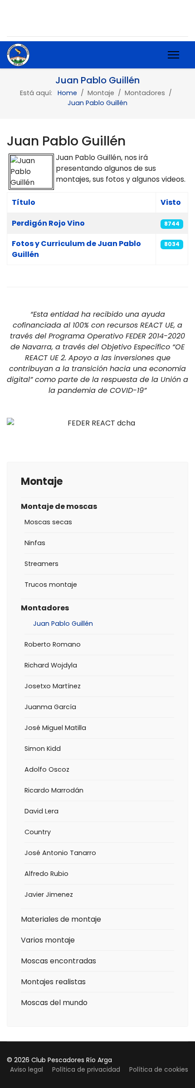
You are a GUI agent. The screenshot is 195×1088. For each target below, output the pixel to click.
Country (37, 832)
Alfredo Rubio (46, 873)
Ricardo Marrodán (53, 790)
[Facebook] (11, 17)
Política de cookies (158, 1069)
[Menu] (173, 54)
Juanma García (50, 706)
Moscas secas (48, 522)
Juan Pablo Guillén (63, 623)
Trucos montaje (50, 584)
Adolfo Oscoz (46, 769)
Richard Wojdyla (50, 665)
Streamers (41, 563)
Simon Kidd (42, 748)
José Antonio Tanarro (60, 852)
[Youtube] (28, 17)
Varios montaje (48, 940)
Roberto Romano (52, 644)
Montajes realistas (53, 982)
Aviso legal (26, 1069)
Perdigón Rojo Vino (48, 223)
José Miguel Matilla (55, 727)
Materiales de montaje (61, 919)
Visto (171, 202)
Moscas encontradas (58, 961)
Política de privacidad (86, 1069)
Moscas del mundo (54, 1002)
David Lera (41, 811)
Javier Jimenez (48, 894)
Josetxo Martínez (52, 686)
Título (23, 202)
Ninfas (34, 542)
